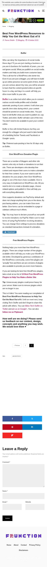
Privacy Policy (34, 545)
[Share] (12, 419)
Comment (6, 462)
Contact (24, 545)
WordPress (17, 356)
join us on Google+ (19, 309)
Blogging (21, 40)
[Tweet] (32, 419)
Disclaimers (23, 550)
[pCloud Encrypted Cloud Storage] (23, 19)
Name (5, 491)
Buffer (5, 99)
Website (28, 502)
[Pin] (12, 427)
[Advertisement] (23, 387)
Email (5, 502)
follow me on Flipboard (13, 312)
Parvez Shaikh (9, 40)
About (16, 545)
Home (9, 545)
